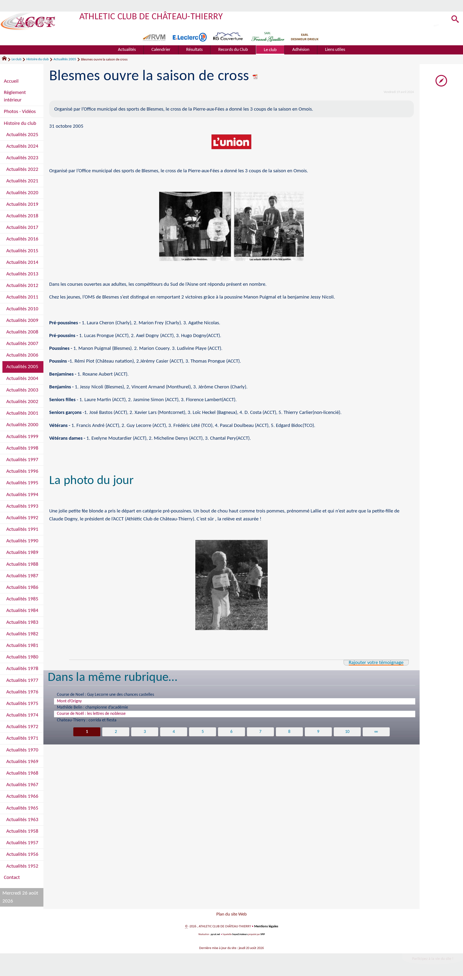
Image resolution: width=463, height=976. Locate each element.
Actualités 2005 (65, 59)
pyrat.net (215, 934)
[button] (455, 19)
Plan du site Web (231, 914)
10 (347, 732)
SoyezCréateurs (240, 934)
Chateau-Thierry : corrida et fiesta (86, 720)
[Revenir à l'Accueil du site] (6, 59)
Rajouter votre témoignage (376, 662)
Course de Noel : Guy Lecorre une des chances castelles (105, 695)
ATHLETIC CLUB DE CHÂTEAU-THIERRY (151, 17)
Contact (12, 877)
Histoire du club (37, 59)
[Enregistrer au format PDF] (255, 76)
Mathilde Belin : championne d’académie (92, 707)
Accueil (11, 81)
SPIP (262, 934)
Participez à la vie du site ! (432, 959)
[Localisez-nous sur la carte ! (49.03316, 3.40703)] (441, 80)
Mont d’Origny (69, 701)
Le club (16, 59)
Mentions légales (266, 926)
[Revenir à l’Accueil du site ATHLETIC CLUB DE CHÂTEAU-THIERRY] (28, 21)
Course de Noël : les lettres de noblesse (91, 714)
